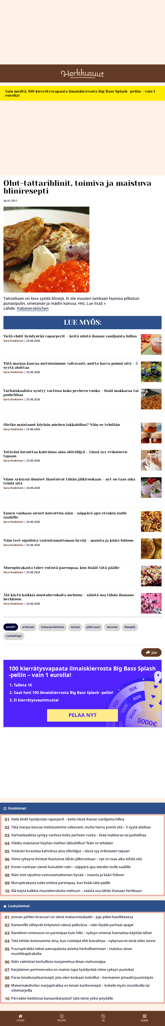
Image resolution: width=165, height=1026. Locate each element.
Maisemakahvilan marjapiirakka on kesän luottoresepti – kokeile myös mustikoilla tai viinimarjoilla (80, 988)
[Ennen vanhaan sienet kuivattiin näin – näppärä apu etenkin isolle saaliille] (151, 521)
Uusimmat (17, 808)
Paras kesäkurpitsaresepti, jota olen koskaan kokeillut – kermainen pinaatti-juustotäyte (82, 977)
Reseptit (130, 627)
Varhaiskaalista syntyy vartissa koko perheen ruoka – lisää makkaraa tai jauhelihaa (71, 393)
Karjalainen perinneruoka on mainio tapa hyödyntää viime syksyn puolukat (72, 969)
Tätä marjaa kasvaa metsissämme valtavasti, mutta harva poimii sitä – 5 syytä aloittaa (70, 365)
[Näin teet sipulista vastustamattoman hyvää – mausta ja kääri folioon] (151, 548)
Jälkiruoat (93, 627)
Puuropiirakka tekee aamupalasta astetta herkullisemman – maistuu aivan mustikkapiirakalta (71, 951)
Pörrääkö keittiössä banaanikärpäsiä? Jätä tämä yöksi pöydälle (62, 998)
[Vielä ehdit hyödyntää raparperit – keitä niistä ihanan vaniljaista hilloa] (151, 344)
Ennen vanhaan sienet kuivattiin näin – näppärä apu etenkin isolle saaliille (65, 515)
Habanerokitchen (33, 308)
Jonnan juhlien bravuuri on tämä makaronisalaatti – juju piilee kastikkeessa (72, 917)
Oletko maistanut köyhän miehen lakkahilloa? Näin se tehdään (61, 424)
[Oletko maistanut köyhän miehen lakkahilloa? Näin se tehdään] (151, 433)
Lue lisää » (96, 303)
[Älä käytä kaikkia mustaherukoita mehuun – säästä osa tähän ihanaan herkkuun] (151, 603)
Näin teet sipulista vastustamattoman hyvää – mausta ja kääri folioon (68, 540)
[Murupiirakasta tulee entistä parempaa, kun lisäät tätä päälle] (151, 576)
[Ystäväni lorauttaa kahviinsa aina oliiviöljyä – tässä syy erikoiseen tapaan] (151, 460)
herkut (75, 627)
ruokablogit (14, 636)
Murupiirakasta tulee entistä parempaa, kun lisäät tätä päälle (61, 568)
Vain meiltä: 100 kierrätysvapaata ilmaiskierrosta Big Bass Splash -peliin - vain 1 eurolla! (80, 93)
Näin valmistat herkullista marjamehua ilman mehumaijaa (58, 961)
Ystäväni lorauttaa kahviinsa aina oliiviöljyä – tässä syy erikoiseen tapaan (65, 454)
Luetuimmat (19, 906)
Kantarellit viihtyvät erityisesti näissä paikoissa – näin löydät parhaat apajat (72, 924)
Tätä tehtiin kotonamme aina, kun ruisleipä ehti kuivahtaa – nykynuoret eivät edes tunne (83, 940)
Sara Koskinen (13, 341)
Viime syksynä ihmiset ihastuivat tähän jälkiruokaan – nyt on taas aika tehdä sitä (69, 481)
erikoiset (28, 627)
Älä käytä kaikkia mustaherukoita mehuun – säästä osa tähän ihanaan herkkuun (68, 597)
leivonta (112, 627)
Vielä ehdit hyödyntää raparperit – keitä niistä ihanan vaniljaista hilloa (70, 336)
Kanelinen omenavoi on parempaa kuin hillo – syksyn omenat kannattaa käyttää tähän (81, 932)
